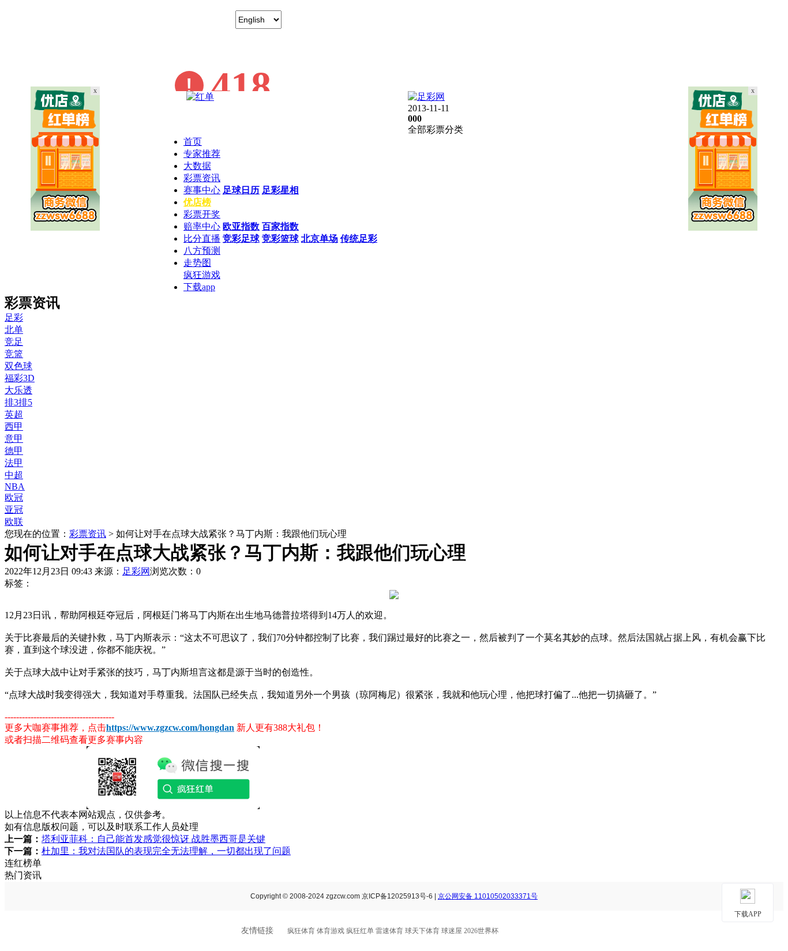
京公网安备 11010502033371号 (488, 896)
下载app (199, 287)
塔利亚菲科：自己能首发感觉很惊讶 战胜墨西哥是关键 (153, 839)
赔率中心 (201, 226)
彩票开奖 (201, 214)
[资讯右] (722, 227)
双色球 (18, 366)
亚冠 (14, 509)
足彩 (14, 317)
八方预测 (201, 250)
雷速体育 (389, 931)
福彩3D (20, 378)
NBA (15, 486)
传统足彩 (358, 238)
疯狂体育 (301, 931)
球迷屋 (451, 931)
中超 (14, 475)
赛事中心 (201, 190)
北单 (14, 329)
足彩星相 (280, 190)
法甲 (14, 463)
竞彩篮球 (280, 238)
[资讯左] (65, 227)
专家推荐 (201, 154)
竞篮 (14, 354)
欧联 (14, 522)
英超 (14, 414)
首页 (192, 141)
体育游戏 (330, 931)
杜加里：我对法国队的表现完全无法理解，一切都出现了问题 (166, 851)
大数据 (197, 166)
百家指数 (280, 226)
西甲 (14, 426)
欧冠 (14, 497)
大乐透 (18, 390)
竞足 (14, 342)
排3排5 (18, 402)
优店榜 (197, 202)
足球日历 (241, 190)
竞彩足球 (241, 238)
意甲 (14, 438)
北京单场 (319, 238)
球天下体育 (422, 931)
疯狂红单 (360, 931)
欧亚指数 (241, 226)
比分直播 (201, 238)
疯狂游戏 (201, 275)
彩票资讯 (201, 178)
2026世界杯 (481, 931)
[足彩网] (426, 97)
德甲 (14, 451)
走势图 (197, 263)
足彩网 (136, 571)
